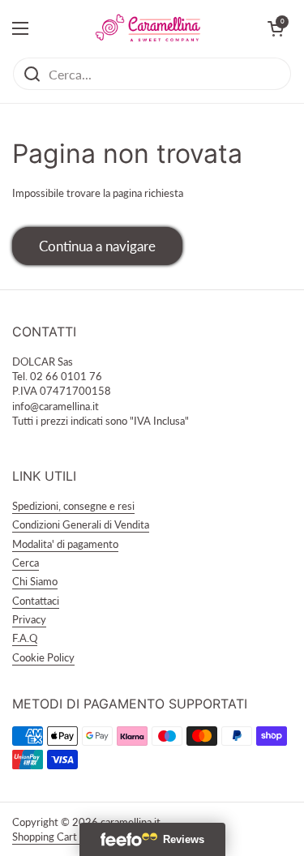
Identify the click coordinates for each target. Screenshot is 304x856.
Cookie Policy (43, 657)
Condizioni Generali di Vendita (80, 524)
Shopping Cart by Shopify (70, 836)
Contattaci (35, 600)
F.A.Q (24, 637)
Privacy (29, 619)
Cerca (25, 562)
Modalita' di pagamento (65, 543)
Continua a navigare (97, 246)
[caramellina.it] (148, 28)
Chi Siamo (35, 581)
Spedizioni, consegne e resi (73, 505)
